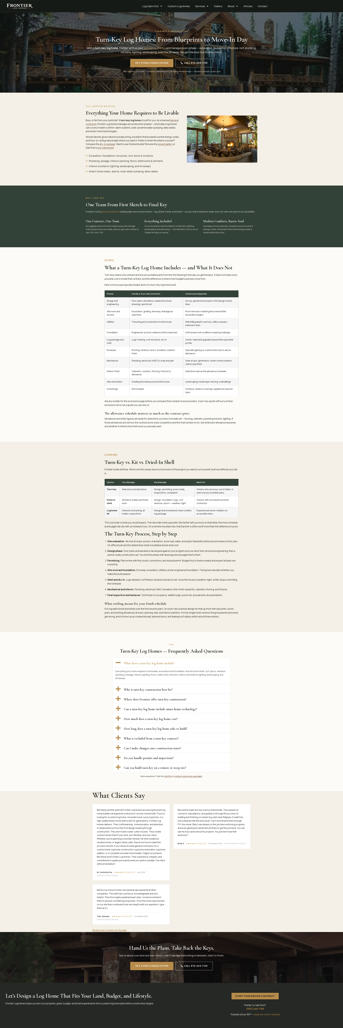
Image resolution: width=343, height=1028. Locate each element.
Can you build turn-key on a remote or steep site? (155, 768)
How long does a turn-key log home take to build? (155, 729)
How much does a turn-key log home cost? (151, 719)
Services (200, 6)
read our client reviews (267, 1014)
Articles (248, 6)
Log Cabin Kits (150, 6)
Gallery (218, 6)
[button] (171, 662)
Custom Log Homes (179, 6)
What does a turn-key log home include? (149, 663)
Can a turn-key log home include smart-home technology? (160, 709)
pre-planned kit (106, 147)
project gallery (165, 144)
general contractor (154, 48)
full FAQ (168, 776)
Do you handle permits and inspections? (149, 758)
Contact (262, 6)
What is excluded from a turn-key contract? (151, 738)
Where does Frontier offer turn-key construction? (155, 699)
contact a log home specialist (188, 776)
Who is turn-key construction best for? (148, 690)
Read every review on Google (109, 930)
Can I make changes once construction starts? (152, 748)
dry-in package (107, 144)
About (231, 6)
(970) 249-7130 (255, 1008)
